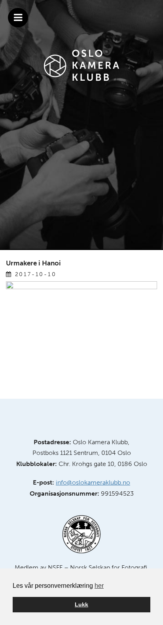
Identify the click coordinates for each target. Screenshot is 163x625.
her (99, 585)
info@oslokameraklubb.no (93, 482)
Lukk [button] (81, 604)
